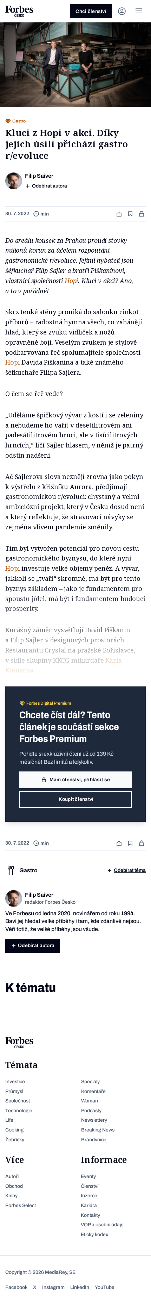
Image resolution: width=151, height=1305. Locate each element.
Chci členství (91, 11)
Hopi (71, 280)
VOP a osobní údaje (102, 1224)
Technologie (18, 1110)
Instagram (53, 1287)
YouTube (104, 1287)
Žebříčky (14, 1139)
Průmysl (14, 1091)
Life (9, 1120)
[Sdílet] (119, 214)
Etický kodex (94, 1234)
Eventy (88, 1176)
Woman (89, 1100)
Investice (15, 1081)
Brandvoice (93, 1139)
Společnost (17, 1100)
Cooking (14, 1130)
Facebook (16, 1287)
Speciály (90, 1081)
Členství (89, 1186)
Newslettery (94, 1120)
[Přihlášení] (122, 11)
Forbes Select (20, 1205)
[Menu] (139, 11)
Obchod (14, 1186)
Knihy (11, 1195)
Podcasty (91, 1110)
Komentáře (93, 1091)
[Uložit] (130, 214)
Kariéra (89, 1205)
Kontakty (90, 1215)
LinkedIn (79, 1287)
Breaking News (97, 1130)
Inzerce (89, 1195)
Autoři (12, 1176)
